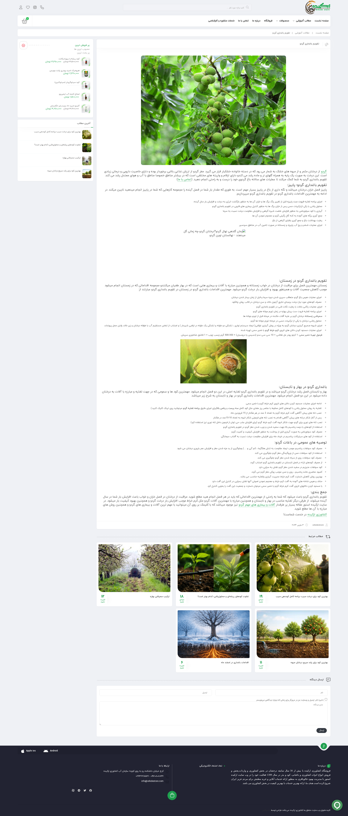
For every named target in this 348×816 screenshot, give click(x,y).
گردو (324, 172)
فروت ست (298, 201)
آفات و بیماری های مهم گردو (257, 505)
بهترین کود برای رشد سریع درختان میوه (309, 662)
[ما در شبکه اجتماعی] (35, 8)
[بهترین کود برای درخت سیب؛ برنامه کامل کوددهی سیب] (293, 568)
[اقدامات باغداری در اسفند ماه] (214, 634)
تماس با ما (184, 179)
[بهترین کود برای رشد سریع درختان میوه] (293, 634)
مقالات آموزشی (302, 32)
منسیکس (266, 810)
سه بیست (233, 408)
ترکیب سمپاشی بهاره (159, 596)
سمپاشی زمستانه (313, 316)
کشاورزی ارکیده (317, 515)
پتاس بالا (221, 408)
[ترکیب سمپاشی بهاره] (134, 568)
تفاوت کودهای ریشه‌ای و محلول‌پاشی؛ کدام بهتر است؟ (223, 596)
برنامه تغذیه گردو (191, 408)
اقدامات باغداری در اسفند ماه (235, 662)
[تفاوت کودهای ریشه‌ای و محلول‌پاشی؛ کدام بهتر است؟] (214, 568)
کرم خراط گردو (272, 330)
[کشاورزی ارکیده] (317, 7)
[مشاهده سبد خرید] (24, 22)
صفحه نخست (322, 32)
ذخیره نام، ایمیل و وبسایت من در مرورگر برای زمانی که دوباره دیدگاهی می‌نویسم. (290, 700)
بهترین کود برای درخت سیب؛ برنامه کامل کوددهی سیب (302, 596)
